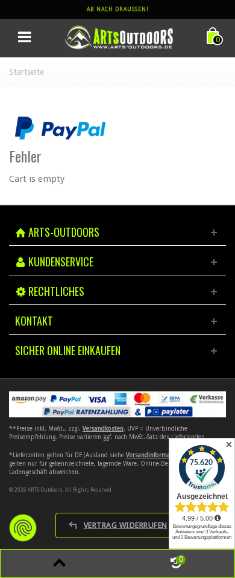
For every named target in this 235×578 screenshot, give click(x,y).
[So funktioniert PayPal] (60, 127)
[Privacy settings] (23, 528)
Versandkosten (103, 428)
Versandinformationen (157, 455)
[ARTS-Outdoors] (118, 37)
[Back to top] (59, 563)
